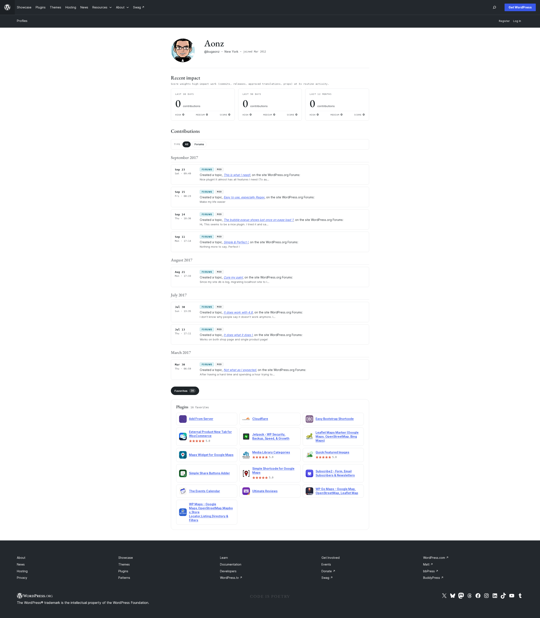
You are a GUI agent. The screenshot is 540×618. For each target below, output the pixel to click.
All (186, 144)
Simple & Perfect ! (236, 242)
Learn (224, 557)
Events (326, 564)
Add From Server (201, 419)
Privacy (22, 577)
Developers (228, 571)
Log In (517, 21)
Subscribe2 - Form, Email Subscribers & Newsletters (335, 473)
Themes (124, 564)
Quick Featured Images (332, 452)
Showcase (125, 557)
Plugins (123, 571)
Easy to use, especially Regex (244, 197)
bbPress (430, 571)
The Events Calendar (204, 491)
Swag (327, 577)
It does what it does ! (238, 335)
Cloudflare (260, 419)
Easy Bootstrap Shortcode (335, 419)
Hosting (22, 571)
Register (504, 21)
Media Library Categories (271, 452)
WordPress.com (436, 557)
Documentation (230, 564)
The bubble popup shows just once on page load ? (258, 220)
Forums (199, 144)
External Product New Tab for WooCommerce (210, 434)
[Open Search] (494, 7)
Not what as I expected (240, 370)
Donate (328, 571)
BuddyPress (433, 577)
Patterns (124, 577)
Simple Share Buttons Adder (209, 473)
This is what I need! (237, 175)
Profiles (22, 21)
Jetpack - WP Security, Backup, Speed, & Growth (270, 436)
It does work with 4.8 (238, 312)
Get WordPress (520, 7)
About (21, 557)
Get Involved (330, 557)
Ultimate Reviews (265, 491)
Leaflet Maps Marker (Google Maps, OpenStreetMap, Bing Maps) (337, 436)
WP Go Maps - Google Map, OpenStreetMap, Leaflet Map (337, 491)
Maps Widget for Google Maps (211, 455)
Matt (428, 564)
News (21, 564)
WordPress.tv (231, 577)
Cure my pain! (233, 277)
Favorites (184, 390)
